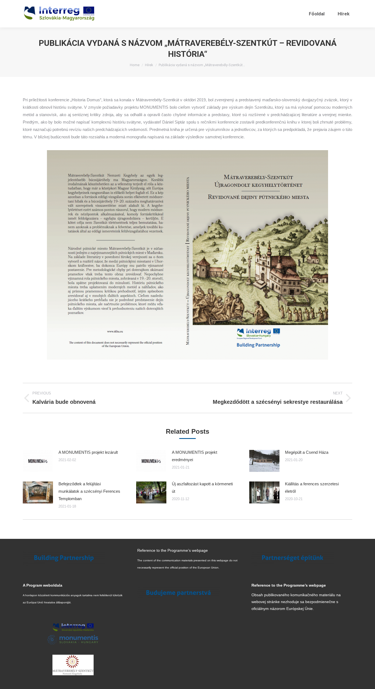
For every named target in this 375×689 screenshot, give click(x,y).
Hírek (149, 65)
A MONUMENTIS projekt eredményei (194, 456)
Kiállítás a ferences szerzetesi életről (312, 487)
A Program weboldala (42, 585)
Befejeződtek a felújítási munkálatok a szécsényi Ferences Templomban (89, 491)
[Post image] (38, 461)
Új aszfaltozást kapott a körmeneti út (202, 487)
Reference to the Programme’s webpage (172, 550)
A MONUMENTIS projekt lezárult (88, 452)
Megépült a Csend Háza (306, 452)
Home (134, 65)
